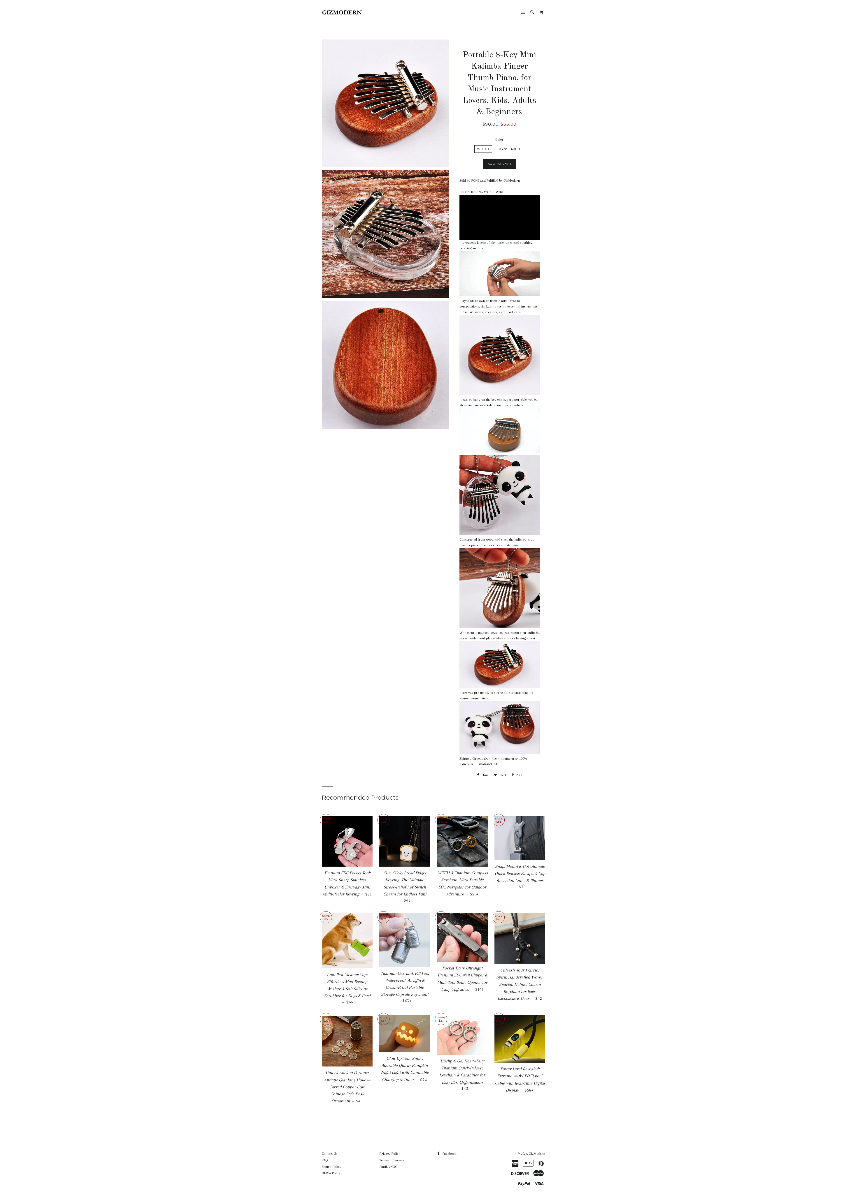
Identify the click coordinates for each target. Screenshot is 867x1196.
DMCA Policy (331, 1173)
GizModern (537, 1154)
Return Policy (331, 1167)
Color (499, 139)
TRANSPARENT (509, 149)
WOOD (483, 149)
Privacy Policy (389, 1154)
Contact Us (330, 1154)
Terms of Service (391, 1160)
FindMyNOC (388, 1167)
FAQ (325, 1160)
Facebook (449, 1154)
